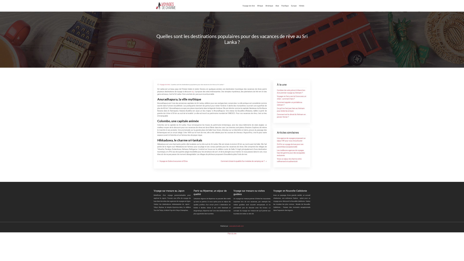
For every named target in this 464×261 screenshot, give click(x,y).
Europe (294, 6)
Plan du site (232, 234)
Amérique (269, 6)
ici (193, 92)
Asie (277, 6)
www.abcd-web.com (236, 226)
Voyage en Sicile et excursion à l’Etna (174, 161)
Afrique (260, 6)
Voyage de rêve (249, 6)
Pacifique (285, 6)
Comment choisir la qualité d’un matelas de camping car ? (243, 161)
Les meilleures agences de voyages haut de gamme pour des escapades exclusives (291, 152)
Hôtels (301, 6)
